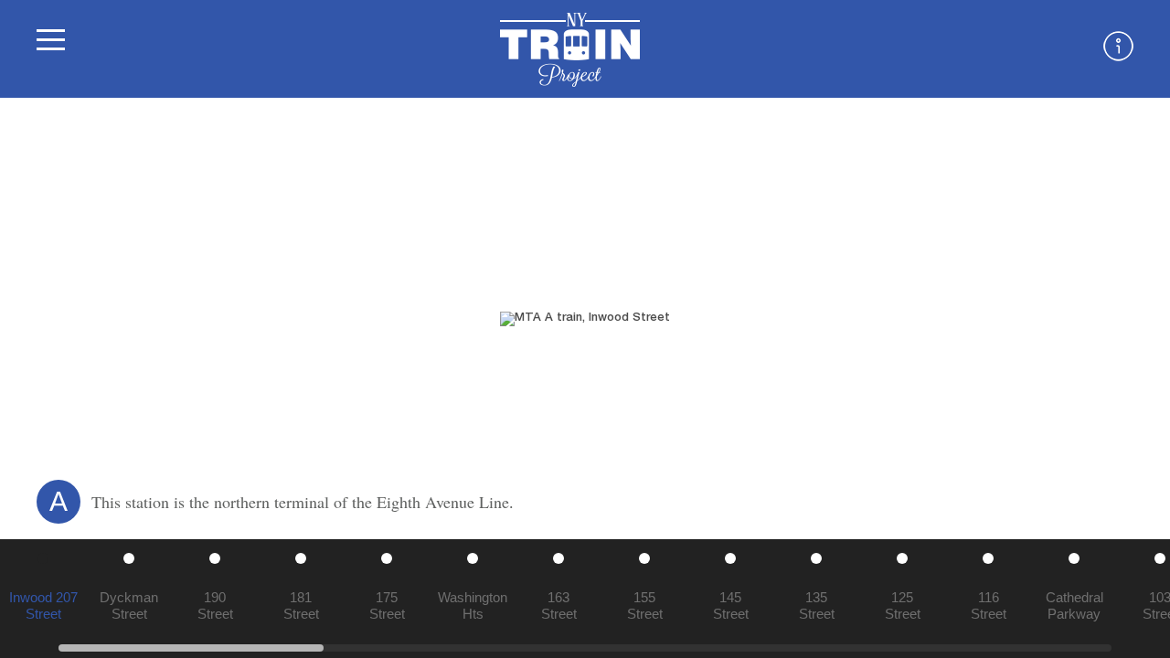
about (1118, 46)
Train (570, 50)
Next (1142, 319)
